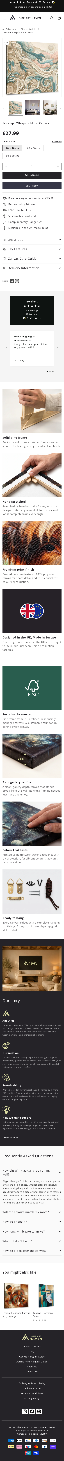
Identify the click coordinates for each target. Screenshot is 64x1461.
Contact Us (32, 1371)
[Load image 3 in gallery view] (50, 107)
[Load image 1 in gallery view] (15, 107)
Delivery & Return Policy (32, 1383)
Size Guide (57, 141)
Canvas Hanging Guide (32, 1356)
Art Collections (9, 29)
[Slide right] (60, 108)
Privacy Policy (31, 1398)
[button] (5, 18)
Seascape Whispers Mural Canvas (18, 32)
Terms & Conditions (32, 1393)
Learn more (8, 1137)
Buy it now (32, 185)
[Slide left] (3, 108)
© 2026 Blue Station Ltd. (21, 1427)
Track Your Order (32, 1388)
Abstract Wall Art (29, 29)
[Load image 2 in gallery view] (32, 107)
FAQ (32, 1351)
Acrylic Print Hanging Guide (32, 1361)
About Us (32, 1366)
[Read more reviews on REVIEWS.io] (32, 318)
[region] (32, 348)
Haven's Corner (32, 1346)
